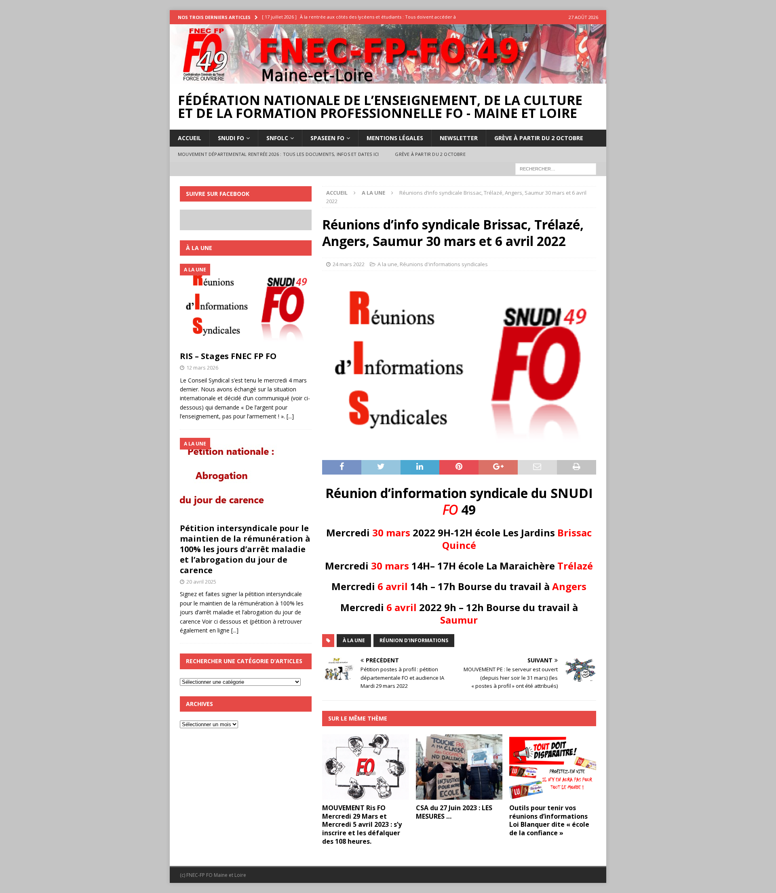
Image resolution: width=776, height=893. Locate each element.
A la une (387, 264)
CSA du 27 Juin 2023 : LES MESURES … (454, 812)
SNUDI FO (231, 138)
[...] (290, 416)
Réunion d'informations (414, 640)
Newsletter (459, 138)
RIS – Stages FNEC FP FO (228, 356)
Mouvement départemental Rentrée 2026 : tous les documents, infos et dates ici (278, 154)
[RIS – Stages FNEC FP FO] (246, 305)
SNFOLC (277, 138)
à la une (354, 640)
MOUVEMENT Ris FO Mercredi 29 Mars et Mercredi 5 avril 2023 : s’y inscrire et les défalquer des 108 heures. (362, 824)
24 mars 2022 (349, 264)
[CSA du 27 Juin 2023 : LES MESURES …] (459, 766)
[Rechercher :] (555, 168)
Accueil (189, 138)
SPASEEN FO (327, 138)
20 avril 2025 (201, 581)
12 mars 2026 (202, 367)
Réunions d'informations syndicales (444, 264)
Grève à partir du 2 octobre (538, 138)
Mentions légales (395, 138)
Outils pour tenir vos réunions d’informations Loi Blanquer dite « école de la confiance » (549, 820)
